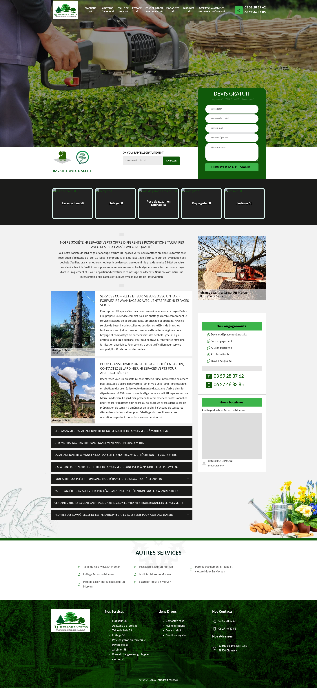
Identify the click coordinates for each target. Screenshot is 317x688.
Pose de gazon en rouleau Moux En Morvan (104, 584)
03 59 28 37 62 (255, 7)
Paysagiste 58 (172, 10)
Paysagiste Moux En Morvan (156, 566)
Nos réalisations (175, 625)
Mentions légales (176, 635)
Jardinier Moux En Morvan (155, 574)
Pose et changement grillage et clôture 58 (211, 10)
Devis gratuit (173, 630)
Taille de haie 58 (123, 10)
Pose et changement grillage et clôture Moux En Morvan (213, 569)
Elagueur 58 (90, 10)
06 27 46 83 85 (255, 12)
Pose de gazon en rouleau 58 (154, 10)
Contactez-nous (175, 621)
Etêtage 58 (137, 10)
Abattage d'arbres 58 (107, 10)
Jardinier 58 (188, 10)
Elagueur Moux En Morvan (155, 582)
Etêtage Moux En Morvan (98, 574)
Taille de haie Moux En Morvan (101, 566)
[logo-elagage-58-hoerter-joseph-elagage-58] (65, 10)
